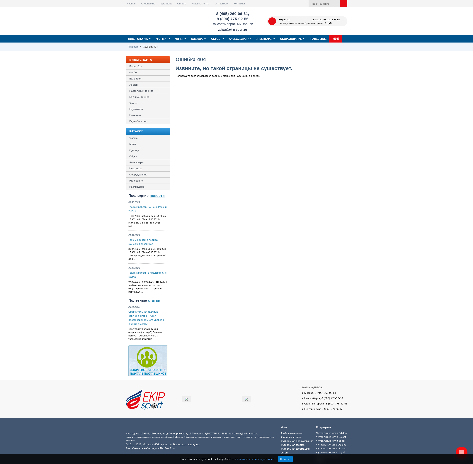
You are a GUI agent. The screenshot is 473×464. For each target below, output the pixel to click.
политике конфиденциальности (256, 459)
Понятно (285, 459)
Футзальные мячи (291, 437)
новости (157, 196)
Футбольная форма (292, 444)
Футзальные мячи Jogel (330, 452)
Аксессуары (238, 38)
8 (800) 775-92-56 (233, 19)
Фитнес (133, 102)
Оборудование (291, 38)
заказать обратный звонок (232, 24)
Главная (131, 3)
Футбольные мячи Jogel (330, 440)
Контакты (239, 3)
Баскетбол (135, 66)
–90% (335, 38)
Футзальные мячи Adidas (331, 444)
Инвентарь (264, 38)
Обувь (215, 38)
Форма (161, 38)
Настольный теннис (141, 90)
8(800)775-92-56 (214, 433)
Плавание (135, 115)
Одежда (197, 38)
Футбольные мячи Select (331, 436)
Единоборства (138, 121)
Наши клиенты (200, 3)
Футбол (133, 72)
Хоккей (133, 84)
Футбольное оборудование (297, 440)
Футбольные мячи (291, 433)
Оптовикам (221, 3)
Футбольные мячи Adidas (331, 432)
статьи (154, 300)
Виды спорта (138, 38)
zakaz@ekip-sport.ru (232, 29)
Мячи (179, 38)
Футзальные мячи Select (331, 448)
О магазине (148, 3)
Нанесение (318, 38)
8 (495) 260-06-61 (232, 13)
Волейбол (135, 78)
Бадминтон (136, 109)
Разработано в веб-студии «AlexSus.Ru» (150, 448)
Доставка (166, 3)
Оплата (181, 3)
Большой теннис (139, 96)
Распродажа (136, 186)
